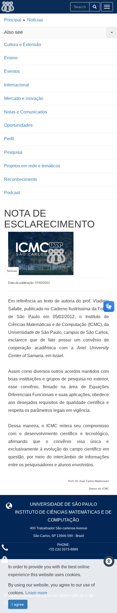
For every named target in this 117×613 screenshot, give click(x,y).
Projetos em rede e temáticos (32, 166)
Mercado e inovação (23, 98)
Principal (12, 20)
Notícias (35, 20)
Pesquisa (13, 152)
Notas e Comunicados (25, 112)
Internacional (16, 85)
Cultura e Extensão (22, 44)
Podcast (12, 192)
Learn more (36, 593)
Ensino (11, 58)
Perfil (9, 138)
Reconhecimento (20, 179)
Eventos (12, 71)
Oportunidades (18, 125)
